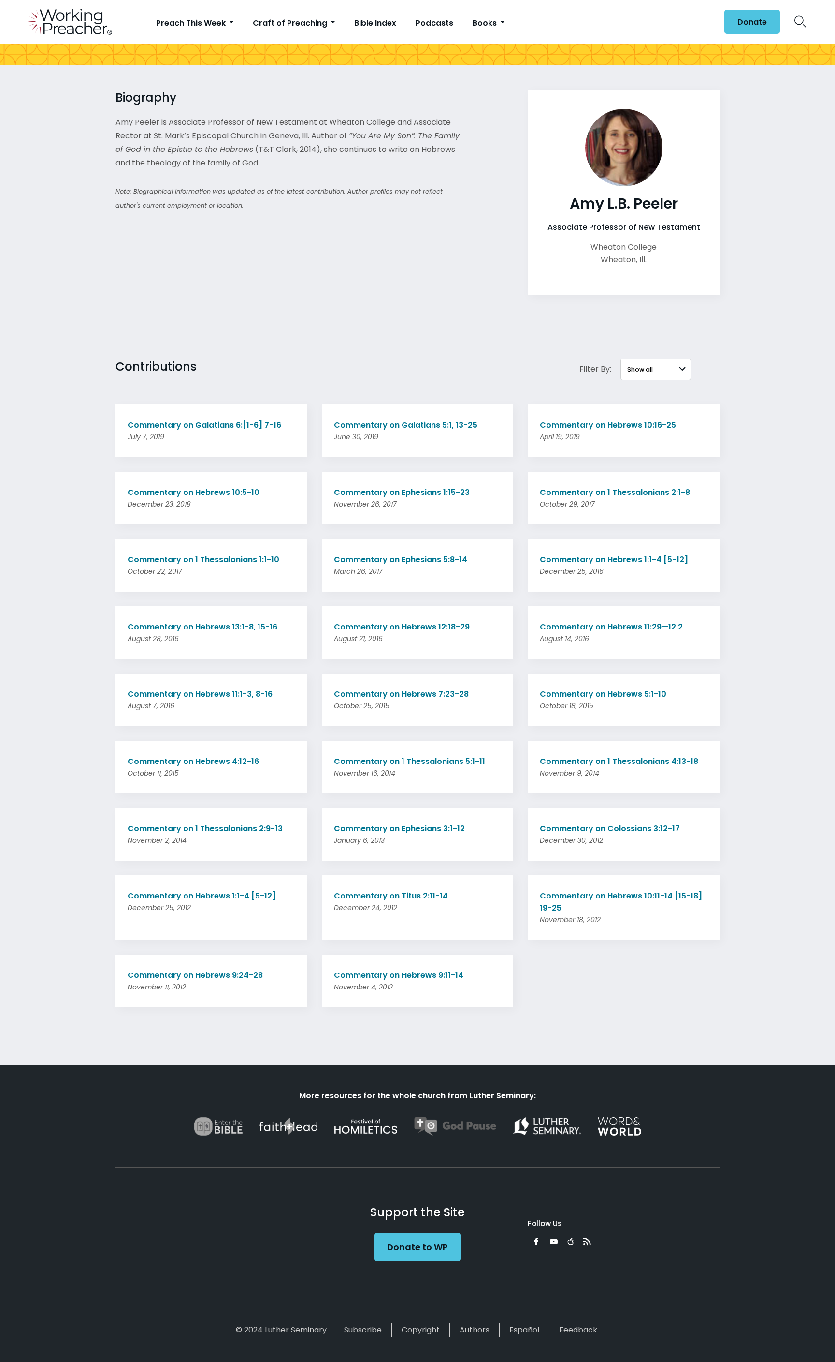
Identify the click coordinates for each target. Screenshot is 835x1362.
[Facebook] (536, 1241)
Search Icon (800, 22)
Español (524, 1329)
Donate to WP (417, 1247)
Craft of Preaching (291, 23)
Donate (752, 22)
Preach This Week (192, 23)
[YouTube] (553, 1241)
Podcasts (434, 23)
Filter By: (595, 368)
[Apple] (570, 1241)
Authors (474, 1329)
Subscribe (363, 1329)
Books (486, 23)
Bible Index (375, 23)
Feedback (578, 1329)
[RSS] (587, 1241)
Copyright (421, 1329)
